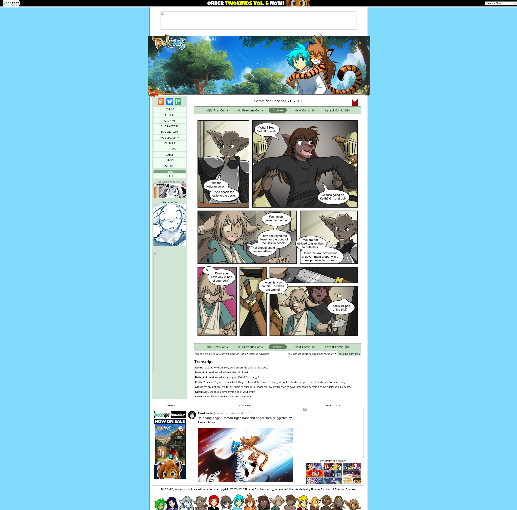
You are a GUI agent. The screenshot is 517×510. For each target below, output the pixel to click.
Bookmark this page (355, 102)
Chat (169, 154)
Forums (170, 149)
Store (169, 166)
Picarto (178, 101)
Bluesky (169, 101)
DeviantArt (170, 132)
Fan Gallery (169, 138)
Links (170, 160)
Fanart (169, 143)
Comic (169, 109)
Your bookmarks (349, 354)
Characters (170, 126)
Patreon (161, 101)
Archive (169, 121)
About (170, 115)
